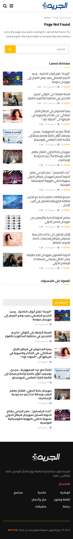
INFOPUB (13, 530)
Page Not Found (62, 17)
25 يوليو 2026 (51, 144)
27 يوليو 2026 (51, 124)
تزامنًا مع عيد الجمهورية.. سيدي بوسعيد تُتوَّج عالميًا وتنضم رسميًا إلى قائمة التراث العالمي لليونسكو (49, 135)
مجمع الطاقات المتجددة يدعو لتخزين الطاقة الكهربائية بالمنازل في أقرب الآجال (48, 201)
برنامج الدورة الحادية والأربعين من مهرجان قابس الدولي (50, 219)
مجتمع (18, 492)
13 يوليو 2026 (51, 268)
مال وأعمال (39, 499)
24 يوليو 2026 (51, 165)
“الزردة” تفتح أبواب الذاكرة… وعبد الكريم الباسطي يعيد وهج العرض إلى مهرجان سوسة (48, 78)
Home (47, 17)
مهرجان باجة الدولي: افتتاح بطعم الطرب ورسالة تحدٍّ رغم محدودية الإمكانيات (51, 156)
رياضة (66, 506)
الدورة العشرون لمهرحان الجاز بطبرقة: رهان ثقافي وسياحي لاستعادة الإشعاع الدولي (48, 259)
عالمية (42, 492)
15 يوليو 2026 (51, 247)
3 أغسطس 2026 (50, 103)
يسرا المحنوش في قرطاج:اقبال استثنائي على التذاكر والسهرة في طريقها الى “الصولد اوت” (51, 115)
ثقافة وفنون (62, 499)
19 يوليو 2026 (51, 227)
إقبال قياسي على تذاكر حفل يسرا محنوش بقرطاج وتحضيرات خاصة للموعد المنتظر (51, 238)
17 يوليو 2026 (51, 190)
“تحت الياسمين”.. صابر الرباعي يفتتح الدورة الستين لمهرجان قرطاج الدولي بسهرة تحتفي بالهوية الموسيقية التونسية (48, 179)
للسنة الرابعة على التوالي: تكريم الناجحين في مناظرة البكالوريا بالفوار (49, 96)
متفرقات (40, 506)
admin (67, 87)
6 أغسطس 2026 (50, 87)
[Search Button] (10, 49)
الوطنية (65, 492)
